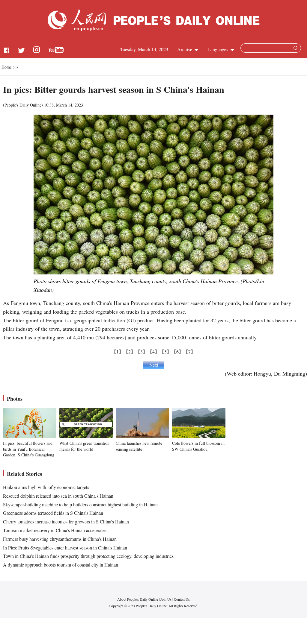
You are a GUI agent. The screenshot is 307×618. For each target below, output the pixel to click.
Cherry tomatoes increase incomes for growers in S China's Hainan (66, 521)
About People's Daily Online (137, 599)
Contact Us (182, 599)
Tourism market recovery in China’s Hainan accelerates (54, 530)
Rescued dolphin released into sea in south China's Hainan (58, 496)
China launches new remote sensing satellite (139, 446)
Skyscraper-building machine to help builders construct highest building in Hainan (80, 504)
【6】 (177, 351)
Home (6, 67)
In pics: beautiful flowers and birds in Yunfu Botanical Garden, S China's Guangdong (28, 449)
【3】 (142, 351)
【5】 (165, 351)
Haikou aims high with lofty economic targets (46, 487)
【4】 (153, 351)
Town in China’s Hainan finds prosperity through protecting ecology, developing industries (88, 556)
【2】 (130, 351)
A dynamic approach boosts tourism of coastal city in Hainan (60, 564)
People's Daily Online (22, 105)
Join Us (166, 599)
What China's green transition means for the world (84, 446)
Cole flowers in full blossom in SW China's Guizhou (198, 446)
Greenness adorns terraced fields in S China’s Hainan (53, 513)
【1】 (118, 351)
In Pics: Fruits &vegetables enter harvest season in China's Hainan (65, 547)
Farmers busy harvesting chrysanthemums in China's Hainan (60, 539)
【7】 (189, 351)
